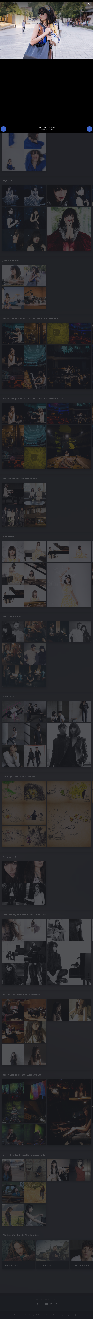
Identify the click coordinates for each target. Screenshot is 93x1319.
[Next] (89, 129)
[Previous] (3, 129)
